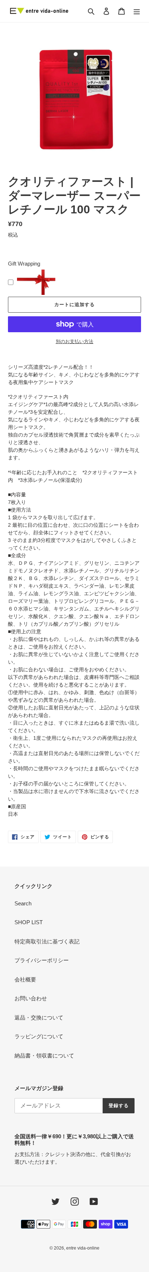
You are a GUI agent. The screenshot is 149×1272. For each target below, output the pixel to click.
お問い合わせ (30, 998)
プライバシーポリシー (41, 960)
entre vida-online (82, 1248)
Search (22, 903)
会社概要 (25, 979)
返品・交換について (38, 1017)
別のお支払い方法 (74, 341)
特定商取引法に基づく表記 (47, 941)
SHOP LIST (28, 922)
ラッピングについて (38, 1036)
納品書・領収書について (44, 1055)
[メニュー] (136, 11)
